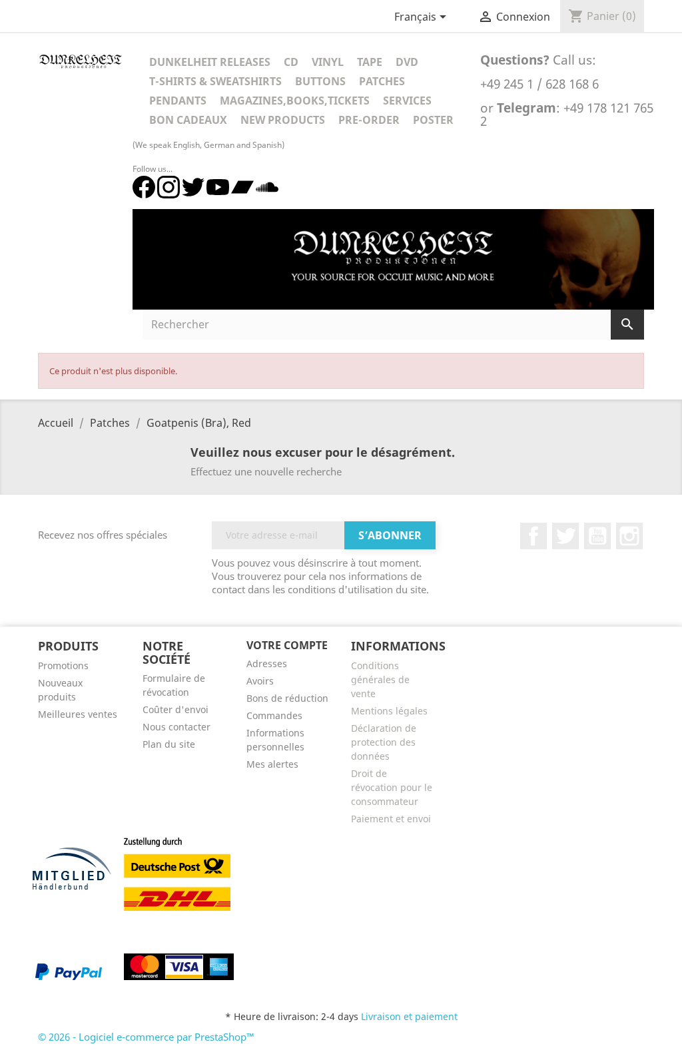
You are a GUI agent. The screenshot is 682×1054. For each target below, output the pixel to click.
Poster (433, 120)
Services (407, 100)
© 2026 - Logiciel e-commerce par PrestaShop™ (146, 1036)
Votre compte (287, 645)
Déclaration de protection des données (383, 742)
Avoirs (260, 680)
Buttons (320, 81)
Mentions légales (389, 710)
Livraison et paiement (409, 1016)
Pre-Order (369, 120)
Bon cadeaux (188, 120)
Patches (382, 81)
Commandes (274, 715)
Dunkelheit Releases (209, 62)
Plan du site (169, 744)
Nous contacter (176, 726)
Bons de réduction (287, 698)
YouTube (597, 536)
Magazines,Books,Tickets (295, 100)
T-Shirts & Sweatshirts (215, 81)
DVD (407, 62)
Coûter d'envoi (175, 709)
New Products (282, 120)
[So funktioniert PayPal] (68, 971)
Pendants (177, 100)
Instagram (629, 536)
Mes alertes (272, 764)
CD (291, 62)
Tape (369, 62)
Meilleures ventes (77, 714)
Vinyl (328, 62)
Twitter (565, 536)
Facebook (533, 536)
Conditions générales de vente (380, 679)
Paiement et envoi (391, 818)
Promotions (63, 665)
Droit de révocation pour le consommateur (391, 787)
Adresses (266, 663)
